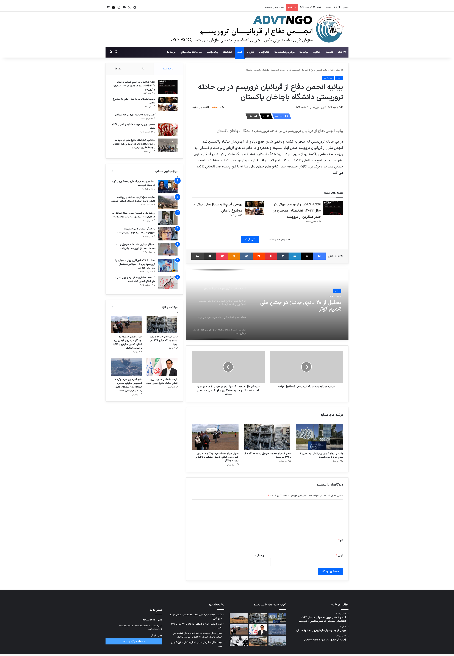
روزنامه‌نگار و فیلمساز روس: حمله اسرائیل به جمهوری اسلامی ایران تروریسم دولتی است (133, 215)
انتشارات (265, 52)
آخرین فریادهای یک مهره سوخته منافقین (134, 115)
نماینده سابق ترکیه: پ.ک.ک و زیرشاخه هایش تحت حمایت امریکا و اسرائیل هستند (133, 199)
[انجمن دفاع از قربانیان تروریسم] (255, 29)
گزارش (336, 291)
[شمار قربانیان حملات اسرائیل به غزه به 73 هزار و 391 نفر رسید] (267, 437)
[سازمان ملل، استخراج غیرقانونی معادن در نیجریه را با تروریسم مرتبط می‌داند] (239, 618)
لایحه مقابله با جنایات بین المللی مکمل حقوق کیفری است (162, 381)
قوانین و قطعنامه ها (285, 52)
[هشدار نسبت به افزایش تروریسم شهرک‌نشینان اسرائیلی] (258, 641)
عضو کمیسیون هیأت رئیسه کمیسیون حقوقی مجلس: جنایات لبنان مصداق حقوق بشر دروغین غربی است (128, 385)
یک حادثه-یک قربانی (191, 52)
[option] (267, 304)
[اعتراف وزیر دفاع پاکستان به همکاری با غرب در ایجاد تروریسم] (168, 186)
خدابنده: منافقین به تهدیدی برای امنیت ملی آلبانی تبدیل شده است (135, 279)
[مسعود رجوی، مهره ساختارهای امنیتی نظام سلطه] (168, 129)
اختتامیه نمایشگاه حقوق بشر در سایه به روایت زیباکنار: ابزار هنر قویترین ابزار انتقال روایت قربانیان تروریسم (134, 144)
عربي (328, 7)
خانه (340, 52)
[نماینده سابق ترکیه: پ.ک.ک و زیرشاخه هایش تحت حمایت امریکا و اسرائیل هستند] (168, 202)
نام (340, 540)
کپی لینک (249, 239)
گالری (251, 52)
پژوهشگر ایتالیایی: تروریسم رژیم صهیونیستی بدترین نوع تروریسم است (136, 230)
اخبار (239, 52)
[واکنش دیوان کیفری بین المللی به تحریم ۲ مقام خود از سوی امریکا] (319, 437)
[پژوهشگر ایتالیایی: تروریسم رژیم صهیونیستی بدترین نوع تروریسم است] (168, 233)
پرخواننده (168, 69)
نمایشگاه (227, 52)
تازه (142, 69)
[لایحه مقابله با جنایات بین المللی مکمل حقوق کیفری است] (162, 367)
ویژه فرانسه (212, 52)
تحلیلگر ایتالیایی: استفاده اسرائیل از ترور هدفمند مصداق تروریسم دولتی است (135, 246)
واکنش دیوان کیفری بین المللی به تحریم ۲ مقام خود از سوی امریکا (321, 455)
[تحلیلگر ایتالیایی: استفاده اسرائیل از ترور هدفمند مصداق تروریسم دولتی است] (168, 249)
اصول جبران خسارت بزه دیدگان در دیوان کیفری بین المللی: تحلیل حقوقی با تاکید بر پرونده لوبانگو (237, 7)
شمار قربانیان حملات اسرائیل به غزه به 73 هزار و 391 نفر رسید (267, 455)
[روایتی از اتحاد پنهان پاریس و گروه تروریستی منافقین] (239, 641)
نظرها (118, 69)
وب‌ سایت (259, 555)
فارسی (345, 7)
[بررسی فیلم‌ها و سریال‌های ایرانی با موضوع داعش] (254, 208)
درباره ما (171, 52)
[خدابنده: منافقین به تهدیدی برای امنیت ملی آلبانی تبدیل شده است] (168, 282)
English (336, 7)
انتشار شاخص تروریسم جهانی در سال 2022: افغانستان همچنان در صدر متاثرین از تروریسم (297, 210)
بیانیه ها (304, 52)
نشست (329, 52)
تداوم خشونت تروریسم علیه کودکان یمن (297, 303)
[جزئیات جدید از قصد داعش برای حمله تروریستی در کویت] (277, 641)
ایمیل (339, 555)
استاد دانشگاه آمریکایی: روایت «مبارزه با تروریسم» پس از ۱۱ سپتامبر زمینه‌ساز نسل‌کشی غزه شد (135, 264)
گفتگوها (317, 52)
